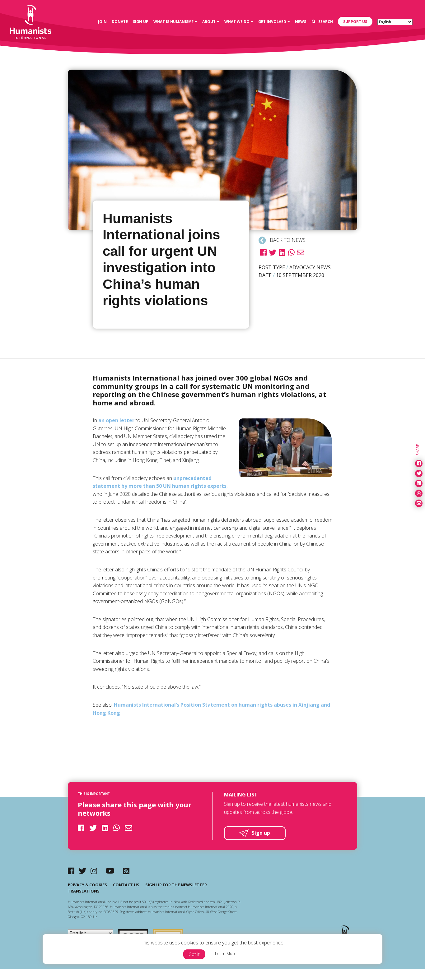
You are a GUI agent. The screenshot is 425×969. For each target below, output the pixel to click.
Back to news (287, 240)
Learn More (225, 953)
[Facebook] (71, 870)
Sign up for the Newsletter (176, 885)
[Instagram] (94, 870)
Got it (194, 954)
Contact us (126, 885)
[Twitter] (82, 870)
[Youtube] (110, 870)
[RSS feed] (126, 870)
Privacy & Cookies (87, 885)
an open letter (116, 420)
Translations (84, 891)
